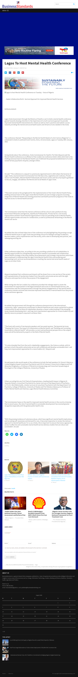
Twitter (6, 72)
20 (35, 616)
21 (46, 616)
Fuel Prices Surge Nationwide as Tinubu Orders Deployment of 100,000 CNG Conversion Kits (33, 647)
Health (13, 488)
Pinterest (23, 72)
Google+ (14, 72)
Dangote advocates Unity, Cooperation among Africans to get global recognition (49, 566)
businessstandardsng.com (68, 673)
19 (23, 616)
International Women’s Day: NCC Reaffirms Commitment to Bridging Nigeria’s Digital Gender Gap (35, 655)
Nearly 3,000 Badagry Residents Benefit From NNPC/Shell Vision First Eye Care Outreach (37, 514)
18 (11, 616)
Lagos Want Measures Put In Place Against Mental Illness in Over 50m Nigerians (14, 476)
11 (11, 612)
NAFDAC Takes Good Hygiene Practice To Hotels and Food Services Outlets (38, 476)
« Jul (3, 631)
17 (3, 616)
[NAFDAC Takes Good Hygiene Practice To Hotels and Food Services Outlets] (38, 468)
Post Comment (10, 557)
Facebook (10, 72)
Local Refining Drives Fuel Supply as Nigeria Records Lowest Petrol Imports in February (32, 640)
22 (58, 616)
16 (69, 612)
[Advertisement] (39, 29)
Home (4, 673)
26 (23, 620)
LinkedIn (18, 72)
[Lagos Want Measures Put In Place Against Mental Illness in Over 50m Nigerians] (15, 468)
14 (46, 612)
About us (10, 673)
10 (3, 612)
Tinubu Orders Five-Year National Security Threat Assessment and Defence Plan (15, 513)
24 (3, 620)
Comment (8, 533)
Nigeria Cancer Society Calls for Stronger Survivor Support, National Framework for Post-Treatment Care (62, 514)
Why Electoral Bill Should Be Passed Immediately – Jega (22, 565)
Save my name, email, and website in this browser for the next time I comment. (27, 548)
